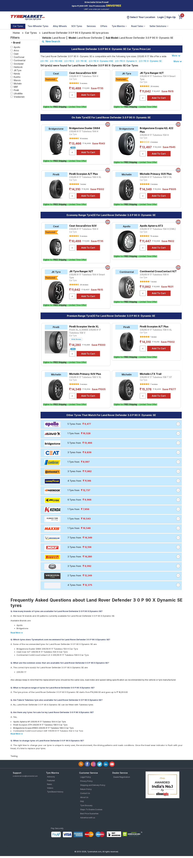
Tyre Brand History (55, 792)
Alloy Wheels (60, 26)
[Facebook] (87, 764)
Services (91, 26)
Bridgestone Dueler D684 (84, 128)
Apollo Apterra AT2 (151, 225)
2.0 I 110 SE (81, 61)
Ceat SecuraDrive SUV (83, 72)
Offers (103, 26)
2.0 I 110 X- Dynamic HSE (101, 61)
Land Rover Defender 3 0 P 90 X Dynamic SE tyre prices (75, 32)
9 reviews (83, 83)
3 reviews (154, 184)
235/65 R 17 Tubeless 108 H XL (85, 177)
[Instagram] (93, 764)
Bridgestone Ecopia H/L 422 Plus (156, 130)
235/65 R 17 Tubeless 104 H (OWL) (158, 229)
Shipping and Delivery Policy (92, 785)
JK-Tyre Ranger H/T (152, 72)
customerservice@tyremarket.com (25, 776)
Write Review (76, 339)
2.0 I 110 (44, 61)
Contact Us (85, 793)
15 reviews (154, 236)
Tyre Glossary (86, 805)
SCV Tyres (76, 26)
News (49, 784)
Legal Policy (85, 777)
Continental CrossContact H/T (158, 271)
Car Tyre (73, 79)
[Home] (27, 17)
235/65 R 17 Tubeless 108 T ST (156, 377)
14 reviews (83, 138)
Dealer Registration (121, 777)
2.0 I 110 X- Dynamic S (126, 61)
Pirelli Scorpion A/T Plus (83, 173)
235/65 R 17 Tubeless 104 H (83, 76)
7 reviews (154, 384)
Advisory (51, 777)
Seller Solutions (158, 26)
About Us (84, 797)
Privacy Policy (86, 781)
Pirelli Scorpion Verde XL (84, 326)
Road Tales (137, 26)
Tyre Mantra (118, 26)
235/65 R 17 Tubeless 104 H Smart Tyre (158, 77)
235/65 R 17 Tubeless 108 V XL (156, 177)
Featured (51, 780)
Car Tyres (18, 26)
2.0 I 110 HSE (56, 61)
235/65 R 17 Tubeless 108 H (154, 274)
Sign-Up (171, 17)
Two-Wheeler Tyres (38, 26)
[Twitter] (99, 764)
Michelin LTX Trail (150, 373)
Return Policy (86, 789)
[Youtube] (112, 764)
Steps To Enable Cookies (91, 809)
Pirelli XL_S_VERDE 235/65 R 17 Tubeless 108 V (85, 331)
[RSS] (81, 764)
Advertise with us (87, 817)
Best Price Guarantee (89, 813)
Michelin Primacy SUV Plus (156, 173)
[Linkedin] (105, 764)
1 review (82, 184)
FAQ (82, 801)
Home (16, 32)
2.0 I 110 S (69, 61)
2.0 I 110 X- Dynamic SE (150, 61)
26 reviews (154, 86)
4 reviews (154, 142)
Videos (50, 788)
